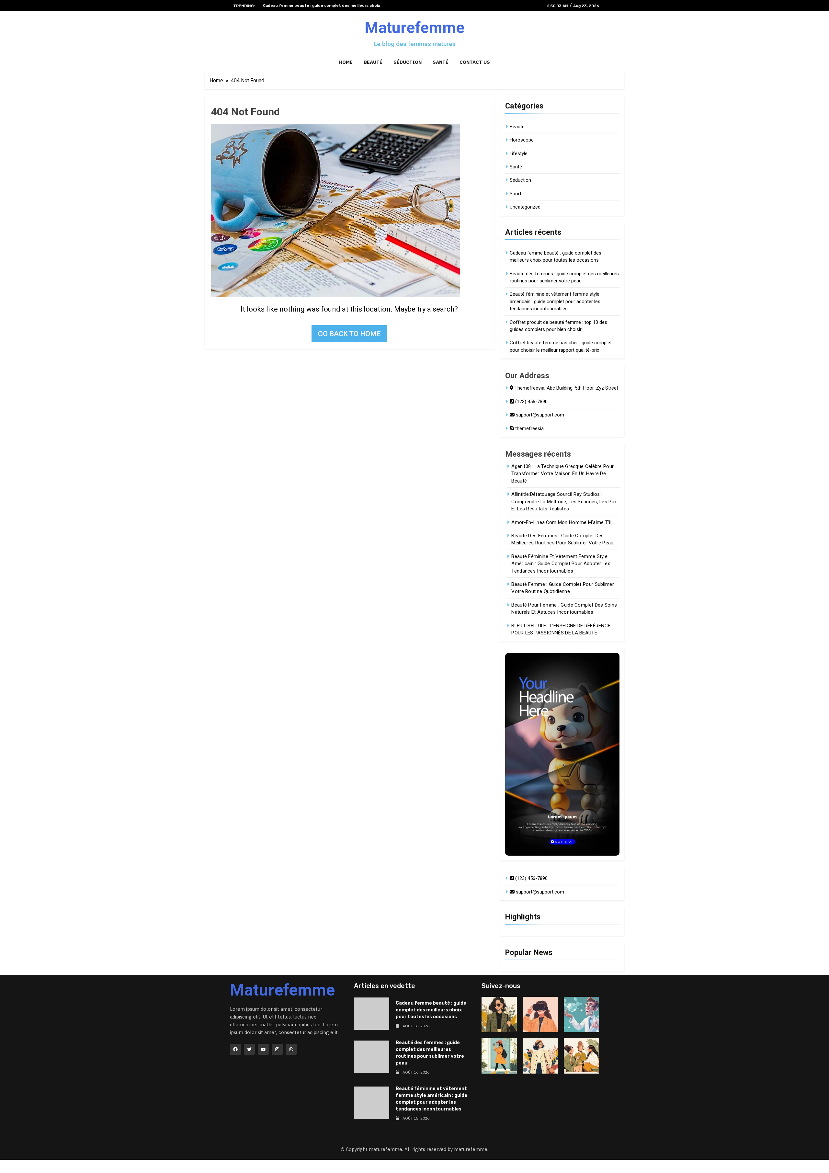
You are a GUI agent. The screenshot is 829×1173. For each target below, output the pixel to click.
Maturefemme (414, 27)
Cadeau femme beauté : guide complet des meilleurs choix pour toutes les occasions (431, 1009)
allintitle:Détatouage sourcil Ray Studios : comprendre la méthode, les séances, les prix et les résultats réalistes (564, 501)
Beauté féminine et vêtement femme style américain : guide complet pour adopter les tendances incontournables (555, 301)
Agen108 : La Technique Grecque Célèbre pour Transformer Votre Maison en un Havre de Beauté (562, 473)
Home (346, 62)
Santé (441, 62)
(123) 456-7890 (531, 401)
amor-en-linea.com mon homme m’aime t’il (561, 522)
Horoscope (522, 140)
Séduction (407, 62)
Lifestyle (519, 153)
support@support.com (539, 415)
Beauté (373, 62)
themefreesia (529, 428)
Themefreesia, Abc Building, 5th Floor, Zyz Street (565, 388)
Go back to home (349, 334)
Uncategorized (525, 207)
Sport (515, 194)
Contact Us (475, 62)
